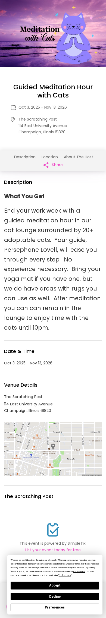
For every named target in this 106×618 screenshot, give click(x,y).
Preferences (55, 607)
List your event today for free (53, 550)
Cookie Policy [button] (79, 571)
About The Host (78, 157)
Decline (55, 596)
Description (25, 157)
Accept (55, 585)
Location (50, 157)
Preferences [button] (65, 575)
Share (57, 165)
